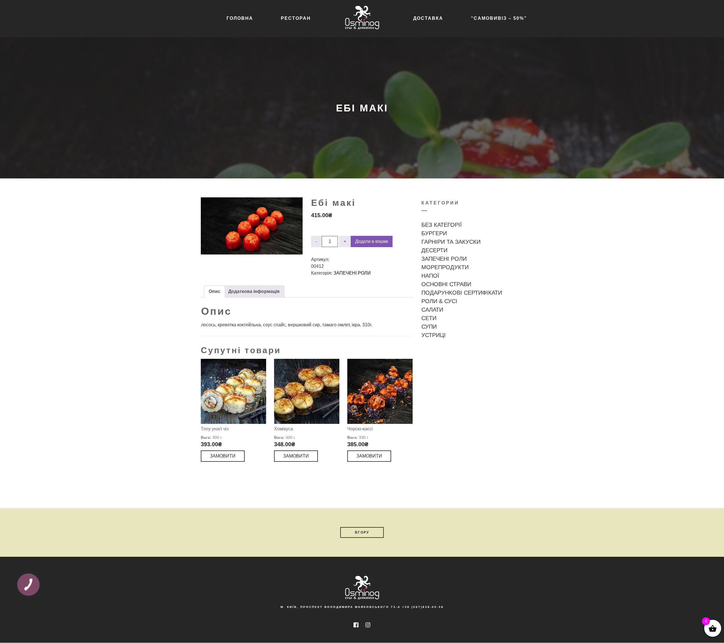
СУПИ (429, 326)
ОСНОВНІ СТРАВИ (446, 284)
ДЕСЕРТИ (434, 250)
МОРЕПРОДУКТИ (445, 267)
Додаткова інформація (253, 291)
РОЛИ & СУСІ (439, 301)
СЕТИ (428, 318)
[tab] (214, 291)
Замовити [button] (223, 456)
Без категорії (441, 225)
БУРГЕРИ (434, 233)
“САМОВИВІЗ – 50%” (499, 18)
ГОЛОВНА (240, 18)
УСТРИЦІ (433, 335)
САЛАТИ (432, 310)
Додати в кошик (371, 241)
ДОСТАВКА (428, 18)
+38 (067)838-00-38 (423, 607)
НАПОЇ (430, 276)
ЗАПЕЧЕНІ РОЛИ (352, 273)
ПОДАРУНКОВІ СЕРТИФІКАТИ (461, 293)
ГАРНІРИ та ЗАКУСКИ (450, 242)
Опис (214, 291)
